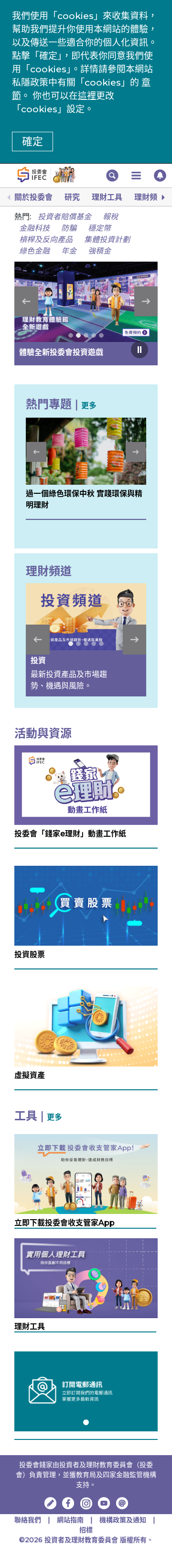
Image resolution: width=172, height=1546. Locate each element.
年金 (68, 250)
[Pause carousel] (139, 349)
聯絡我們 (27, 1520)
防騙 (68, 228)
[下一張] (146, 301)
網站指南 (70, 1520)
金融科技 (34, 228)
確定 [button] (32, 141)
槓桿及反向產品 (46, 239)
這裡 (87, 95)
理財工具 (107, 197)
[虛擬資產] (86, 1025)
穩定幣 (99, 228)
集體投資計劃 (107, 239)
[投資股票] (86, 905)
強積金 (99, 250)
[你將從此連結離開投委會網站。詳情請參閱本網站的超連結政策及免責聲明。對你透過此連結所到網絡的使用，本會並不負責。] (68, 1503)
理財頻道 (149, 197)
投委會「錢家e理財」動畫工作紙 (70, 833)
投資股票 (29, 954)
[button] (112, 175)
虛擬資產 (29, 1075)
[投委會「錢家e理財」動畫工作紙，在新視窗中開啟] (86, 784)
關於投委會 (33, 197)
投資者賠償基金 (64, 216)
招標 (86, 1530)
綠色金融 (34, 250)
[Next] (162, 197)
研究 (72, 197)
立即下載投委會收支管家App (64, 1222)
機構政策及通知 (123, 1520)
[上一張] (26, 301)
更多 (89, 405)
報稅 (110, 216)
